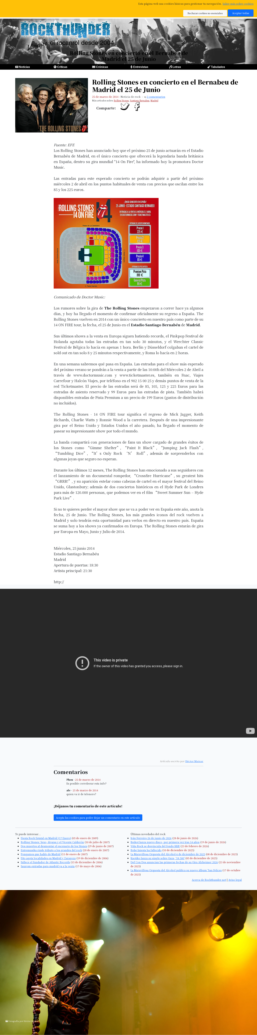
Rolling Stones (121, 100)
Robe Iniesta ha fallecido (146, 850)
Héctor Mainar (194, 761)
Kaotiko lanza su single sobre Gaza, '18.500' (158, 858)
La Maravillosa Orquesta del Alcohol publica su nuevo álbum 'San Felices (176, 870)
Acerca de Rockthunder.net (209, 880)
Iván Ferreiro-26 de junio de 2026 (151, 838)
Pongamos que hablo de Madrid (40, 854)
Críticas (62, 66)
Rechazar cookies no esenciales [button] (205, 13)
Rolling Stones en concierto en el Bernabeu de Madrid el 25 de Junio (165, 85)
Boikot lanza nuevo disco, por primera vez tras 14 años (165, 842)
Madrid (154, 100)
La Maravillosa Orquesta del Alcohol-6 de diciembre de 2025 (168, 854)
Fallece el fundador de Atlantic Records (45, 862)
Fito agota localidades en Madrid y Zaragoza (48, 858)
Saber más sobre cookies (238, 3)
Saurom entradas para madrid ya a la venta (48, 866)
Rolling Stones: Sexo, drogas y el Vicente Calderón (52, 842)
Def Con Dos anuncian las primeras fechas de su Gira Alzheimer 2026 (174, 862)
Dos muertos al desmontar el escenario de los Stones (54, 846)
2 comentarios (156, 96)
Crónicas (102, 66)
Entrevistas (140, 66)
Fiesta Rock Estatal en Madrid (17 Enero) (46, 838)
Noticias (24, 66)
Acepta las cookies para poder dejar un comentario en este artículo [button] (98, 817)
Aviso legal (235, 880)
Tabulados (218, 66)
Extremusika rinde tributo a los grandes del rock (51, 850)
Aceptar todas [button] (240, 13)
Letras (177, 66)
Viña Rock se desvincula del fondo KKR (155, 846)
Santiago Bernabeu (139, 100)
